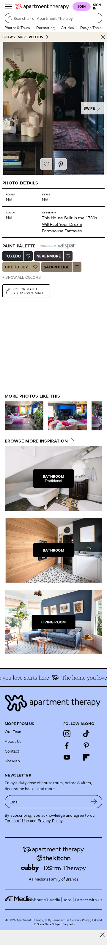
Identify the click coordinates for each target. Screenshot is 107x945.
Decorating (45, 27)
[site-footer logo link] (18, 899)
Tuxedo (13, 256)
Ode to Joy (16, 267)
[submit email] (94, 801)
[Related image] (24, 415)
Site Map (12, 761)
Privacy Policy (50, 820)
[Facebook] (66, 745)
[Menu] (8, 6)
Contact (12, 751)
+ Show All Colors (21, 277)
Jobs (67, 900)
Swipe (89, 108)
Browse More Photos (22, 36)
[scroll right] (97, 416)
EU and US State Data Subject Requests (67, 922)
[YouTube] (66, 757)
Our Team (14, 731)
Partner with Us (88, 900)
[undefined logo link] (42, 6)
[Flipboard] (86, 757)
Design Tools (90, 27)
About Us (13, 741)
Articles (67, 27)
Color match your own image (29, 290)
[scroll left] (9, 416)
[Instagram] (66, 733)
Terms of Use (17, 820)
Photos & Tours (17, 27)
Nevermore (49, 256)
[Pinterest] (86, 745)
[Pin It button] (61, 164)
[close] (102, 934)
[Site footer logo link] (53, 703)
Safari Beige (57, 267)
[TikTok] (86, 733)
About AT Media (46, 900)
